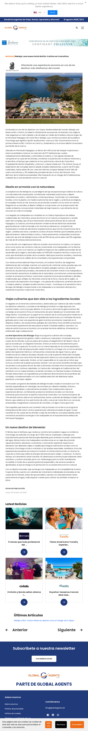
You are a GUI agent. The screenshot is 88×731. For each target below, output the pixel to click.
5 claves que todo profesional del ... (24, 543)
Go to (52, 12)
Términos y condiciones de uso (18, 718)
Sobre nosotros (11, 704)
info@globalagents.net (55, 708)
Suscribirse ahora (44, 659)
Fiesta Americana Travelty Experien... (64, 543)
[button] (39, 12)
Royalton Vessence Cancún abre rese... (64, 593)
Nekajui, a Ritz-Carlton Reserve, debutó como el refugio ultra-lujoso (44, 620)
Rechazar (61, 724)
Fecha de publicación (15, 488)
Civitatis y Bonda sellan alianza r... (24, 593)
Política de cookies (13, 713)
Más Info (48, 724)
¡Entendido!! (77, 724)
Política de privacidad (14, 709)
